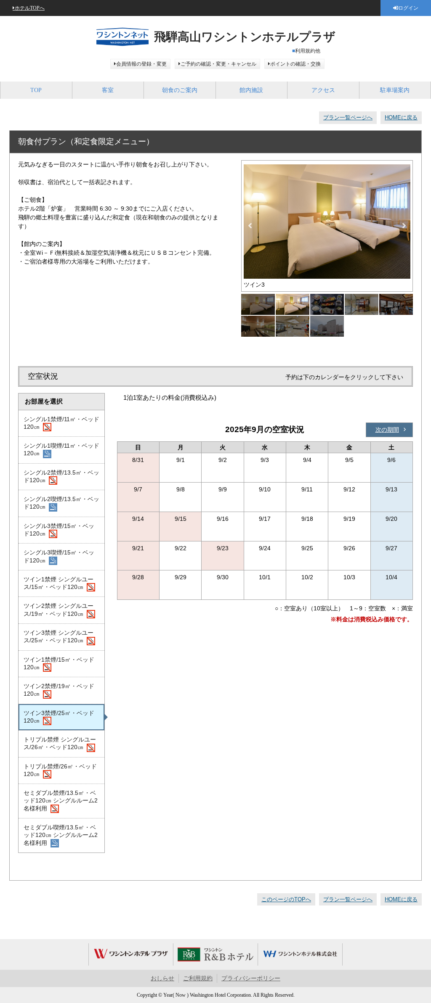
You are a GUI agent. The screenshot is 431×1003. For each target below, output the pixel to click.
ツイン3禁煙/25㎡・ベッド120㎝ (59, 717)
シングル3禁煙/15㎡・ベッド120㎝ (59, 530)
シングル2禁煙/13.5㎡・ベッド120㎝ (61, 476)
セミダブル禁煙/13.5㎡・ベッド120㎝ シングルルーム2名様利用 (61, 800)
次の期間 (387, 429)
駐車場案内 (395, 90)
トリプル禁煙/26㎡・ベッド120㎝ (60, 770)
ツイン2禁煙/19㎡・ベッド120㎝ (59, 690)
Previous (250, 226)
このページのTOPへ (286, 899)
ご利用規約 (198, 978)
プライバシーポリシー (250, 978)
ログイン (408, 8)
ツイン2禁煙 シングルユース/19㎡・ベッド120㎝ (58, 609)
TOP (36, 90)
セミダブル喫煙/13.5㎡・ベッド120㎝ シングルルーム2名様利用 (61, 835)
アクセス (323, 90)
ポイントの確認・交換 (295, 64)
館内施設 (251, 90)
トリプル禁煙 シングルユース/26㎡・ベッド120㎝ (60, 743)
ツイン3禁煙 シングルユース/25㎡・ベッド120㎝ (58, 636)
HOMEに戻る (401, 117)
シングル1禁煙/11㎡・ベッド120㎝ (61, 423)
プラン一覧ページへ (347, 117)
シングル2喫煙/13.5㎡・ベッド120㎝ (61, 503)
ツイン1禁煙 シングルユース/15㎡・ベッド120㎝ (58, 583)
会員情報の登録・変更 (141, 64)
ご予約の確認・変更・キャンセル (218, 64)
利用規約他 (307, 51)
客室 (108, 90)
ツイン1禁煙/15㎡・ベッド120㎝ (59, 663)
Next (404, 226)
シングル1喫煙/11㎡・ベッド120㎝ (61, 449)
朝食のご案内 (179, 90)
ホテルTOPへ (30, 8)
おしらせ (162, 978)
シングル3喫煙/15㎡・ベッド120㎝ (59, 556)
